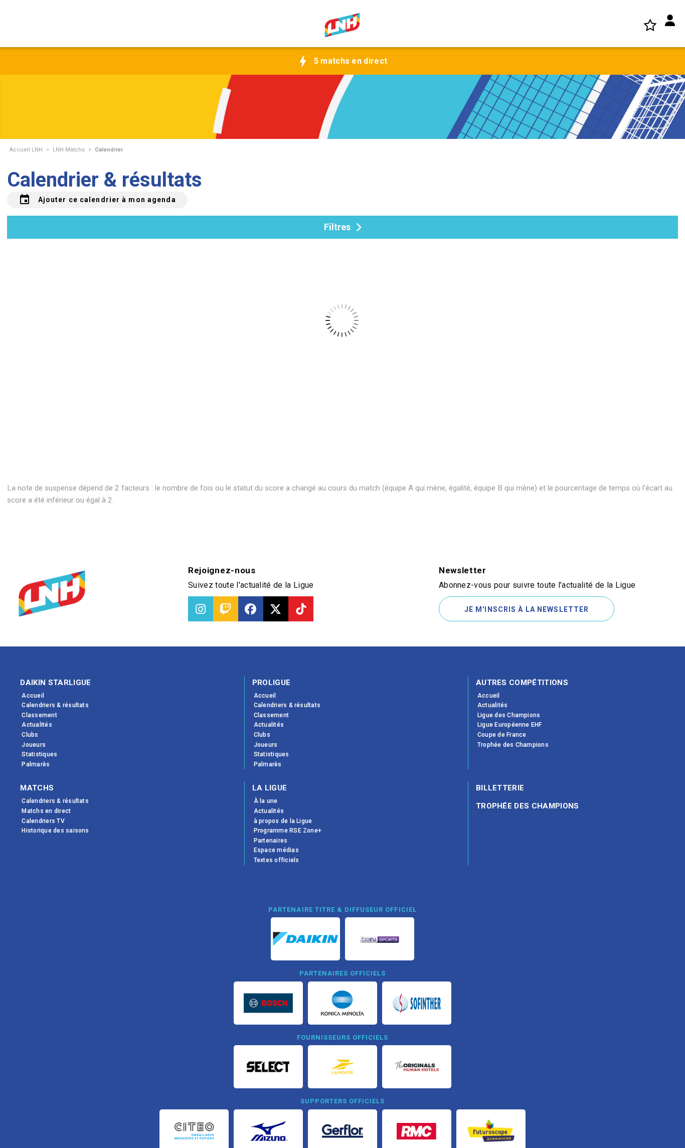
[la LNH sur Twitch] (225, 608)
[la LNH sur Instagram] (200, 608)
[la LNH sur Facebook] (250, 608)
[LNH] (342, 25)
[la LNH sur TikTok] (300, 608)
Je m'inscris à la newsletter (526, 609)
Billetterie (500, 787)
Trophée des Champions (527, 805)
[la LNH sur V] (275, 608)
